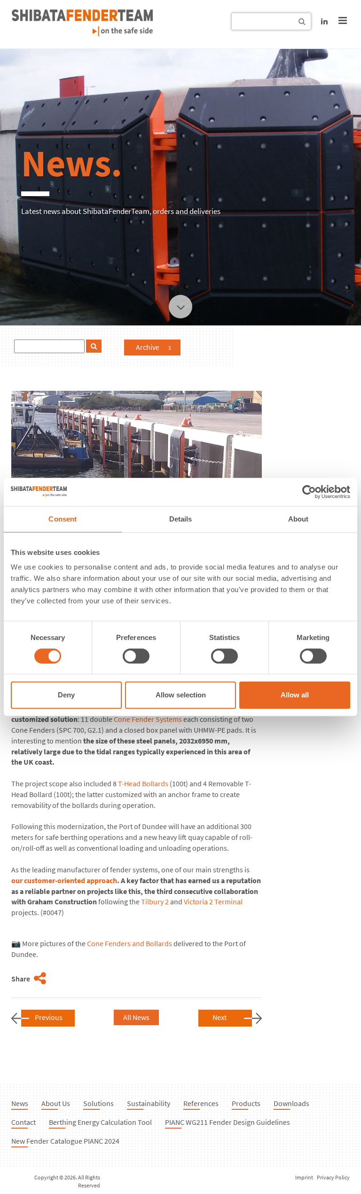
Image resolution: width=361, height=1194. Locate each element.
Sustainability (148, 1103)
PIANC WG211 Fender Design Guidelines (227, 1122)
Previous (49, 1017)
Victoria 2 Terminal (213, 901)
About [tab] (298, 519)
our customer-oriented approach (64, 880)
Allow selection (181, 695)
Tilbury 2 (155, 901)
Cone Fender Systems (148, 719)
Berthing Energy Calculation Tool (100, 1122)
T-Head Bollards (143, 783)
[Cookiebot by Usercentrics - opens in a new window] (309, 492)
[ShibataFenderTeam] (82, 33)
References (201, 1103)
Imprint (304, 1177)
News (19, 1103)
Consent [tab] (62, 519)
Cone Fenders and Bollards (129, 943)
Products (246, 1103)
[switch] (136, 656)
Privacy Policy (333, 1177)
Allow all (295, 695)
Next (219, 1017)
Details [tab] (180, 519)
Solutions (98, 1103)
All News (136, 1017)
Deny (66, 695)
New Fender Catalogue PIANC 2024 (65, 1141)
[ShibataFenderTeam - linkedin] (324, 21)
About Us (55, 1103)
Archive (147, 347)
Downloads (291, 1103)
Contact (23, 1122)
